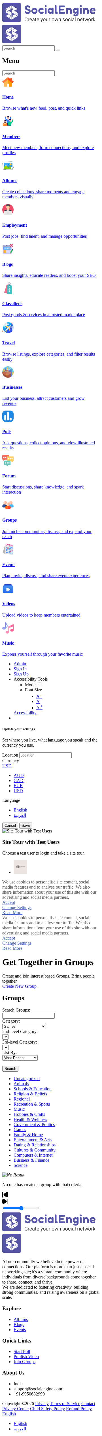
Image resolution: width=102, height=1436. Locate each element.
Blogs (19, 1324)
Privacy (42, 1403)
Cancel (10, 825)
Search (10, 1069)
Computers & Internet (33, 1155)
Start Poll (22, 1351)
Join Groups (24, 1361)
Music (19, 1109)
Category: (11, 1021)
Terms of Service (65, 1403)
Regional (22, 1099)
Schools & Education (33, 1088)
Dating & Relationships (35, 1144)
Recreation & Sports (32, 1104)
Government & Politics (34, 1124)
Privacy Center (15, 1408)
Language (11, 800)
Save (26, 825)
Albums (21, 1319)
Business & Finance (31, 1160)
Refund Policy (79, 1408)
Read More (12, 912)
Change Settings (16, 907)
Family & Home (28, 1134)
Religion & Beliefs (30, 1093)
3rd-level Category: (19, 1042)
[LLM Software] (20, 867)
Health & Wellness (30, 1119)
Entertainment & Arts (33, 1139)
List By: (9, 1052)
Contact (88, 1403)
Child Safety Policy (47, 1408)
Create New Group (19, 986)
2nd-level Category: (20, 1031)
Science (20, 1165)
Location (10, 755)
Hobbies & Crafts (29, 1114)
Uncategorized (27, 1078)
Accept (8, 902)
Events (20, 1329)
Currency (10, 760)
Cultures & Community (35, 1150)
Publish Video (26, 1356)
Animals (21, 1083)
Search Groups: (16, 1010)
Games (20, 1129)
